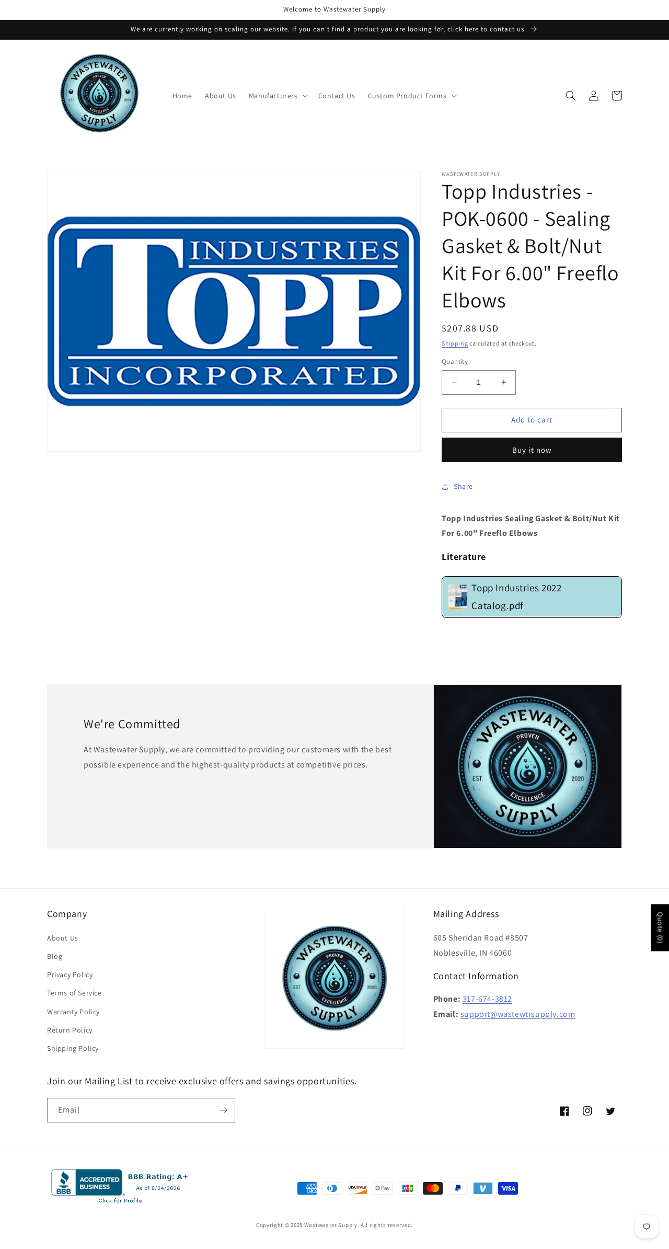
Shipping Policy (73, 1048)
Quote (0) (660, 927)
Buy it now (532, 450)
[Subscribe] (223, 1110)
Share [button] (463, 486)
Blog (54, 956)
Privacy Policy (70, 974)
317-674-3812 (487, 998)
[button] (277, 96)
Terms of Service (74, 993)
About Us (62, 938)
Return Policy (70, 1030)
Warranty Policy (73, 1011)
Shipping (455, 343)
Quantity (455, 361)
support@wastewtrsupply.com (517, 1014)
